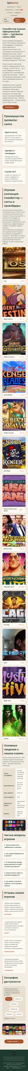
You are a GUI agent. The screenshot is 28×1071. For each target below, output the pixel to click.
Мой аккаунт (6, 20)
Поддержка (17, 12)
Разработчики (9, 9)
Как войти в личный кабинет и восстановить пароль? (13, 883)
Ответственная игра (16, 1067)
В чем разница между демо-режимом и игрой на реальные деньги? (13, 864)
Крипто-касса (11, 7)
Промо (19, 7)
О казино (9, 12)
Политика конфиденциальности (11, 1066)
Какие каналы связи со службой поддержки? (13, 874)
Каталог (18, 9)
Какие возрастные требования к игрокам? (12, 846)
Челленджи (14, 15)
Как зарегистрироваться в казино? (14, 855)
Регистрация (9, 107)
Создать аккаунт (17, 20)
